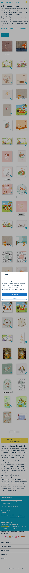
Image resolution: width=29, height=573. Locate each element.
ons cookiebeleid (15, 291)
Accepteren (14, 294)
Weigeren (14, 298)
